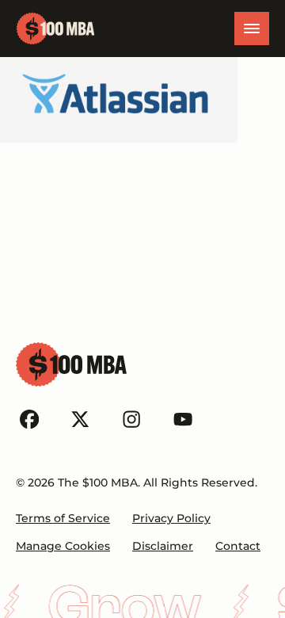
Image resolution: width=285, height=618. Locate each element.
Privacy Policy (171, 518)
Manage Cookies (63, 546)
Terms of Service (63, 518)
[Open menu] (251, 28)
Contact (237, 546)
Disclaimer (162, 546)
